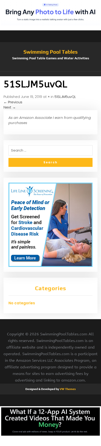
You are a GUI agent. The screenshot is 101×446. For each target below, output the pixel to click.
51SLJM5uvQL (65, 96)
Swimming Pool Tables (50, 52)
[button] (50, 74)
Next (10, 107)
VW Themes (67, 389)
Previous (13, 102)
